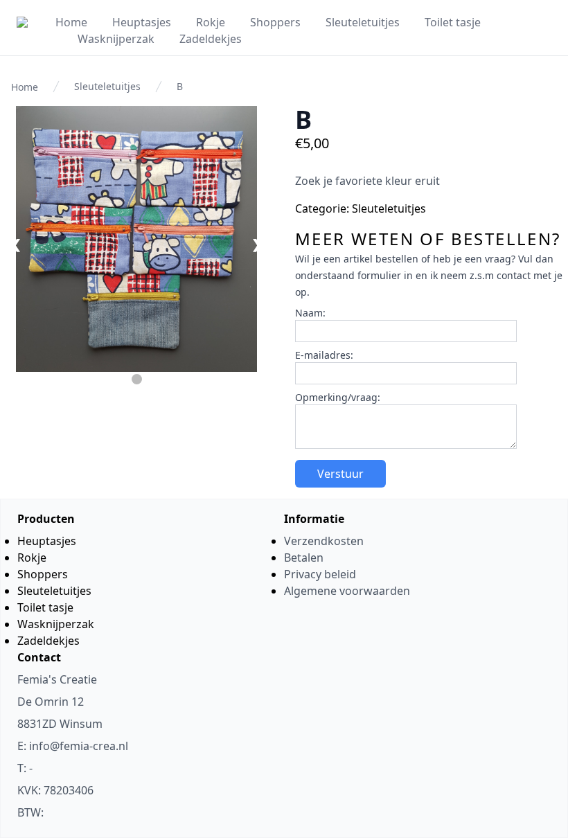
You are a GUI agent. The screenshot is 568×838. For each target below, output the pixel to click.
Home (71, 22)
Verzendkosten (324, 541)
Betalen (303, 557)
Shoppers (275, 22)
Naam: (310, 312)
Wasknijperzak (116, 38)
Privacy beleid (320, 574)
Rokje (210, 22)
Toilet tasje (453, 22)
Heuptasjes (141, 22)
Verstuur (340, 473)
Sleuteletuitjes (363, 22)
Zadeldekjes (210, 38)
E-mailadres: (324, 355)
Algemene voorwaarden (347, 590)
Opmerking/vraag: (337, 397)
